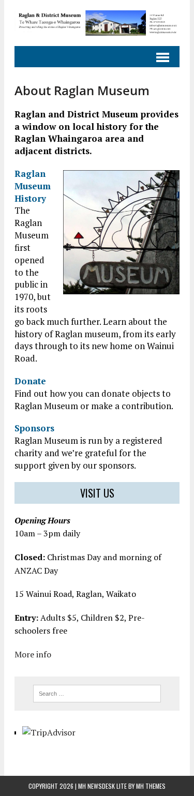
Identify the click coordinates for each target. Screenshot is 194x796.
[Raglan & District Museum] (97, 23)
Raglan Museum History (32, 186)
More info (32, 654)
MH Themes (151, 786)
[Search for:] (97, 692)
